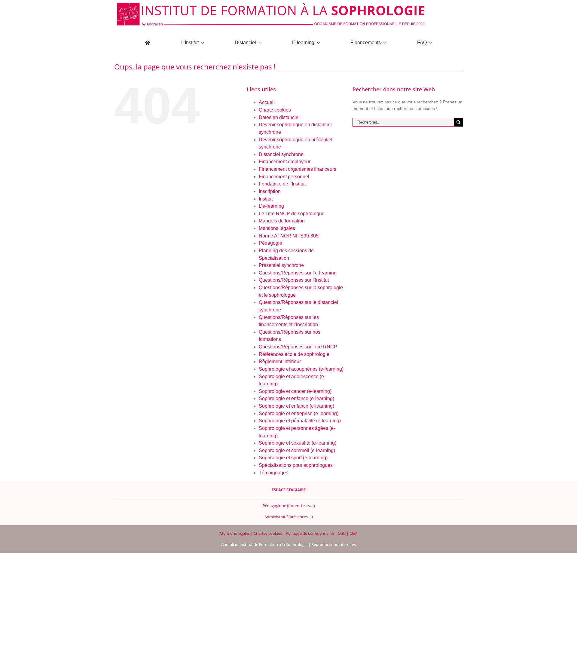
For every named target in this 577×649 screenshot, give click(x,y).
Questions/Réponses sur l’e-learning (298, 272)
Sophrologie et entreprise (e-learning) (298, 413)
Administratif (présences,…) (288, 516)
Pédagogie (270, 243)
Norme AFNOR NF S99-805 (289, 235)
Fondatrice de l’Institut (282, 183)
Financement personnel (284, 176)
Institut (266, 198)
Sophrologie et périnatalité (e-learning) (300, 420)
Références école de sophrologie (294, 354)
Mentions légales (277, 228)
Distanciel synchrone (281, 154)
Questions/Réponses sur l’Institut (294, 280)
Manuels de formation (282, 220)
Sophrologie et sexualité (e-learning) (297, 442)
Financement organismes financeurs (297, 169)
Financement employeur (284, 161)
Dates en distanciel (279, 117)
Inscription (270, 191)
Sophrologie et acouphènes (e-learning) (301, 369)
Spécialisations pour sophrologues (296, 465)
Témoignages (273, 472)
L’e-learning (271, 206)
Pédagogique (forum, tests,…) (289, 505)
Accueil (267, 102)
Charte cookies (275, 109)
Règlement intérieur (280, 361)
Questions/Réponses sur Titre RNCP (298, 346)
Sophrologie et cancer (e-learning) (295, 391)
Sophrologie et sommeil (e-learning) (297, 450)
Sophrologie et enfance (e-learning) (296, 398)
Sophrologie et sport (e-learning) (293, 457)
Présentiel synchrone (281, 265)
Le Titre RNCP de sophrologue (292, 213)
